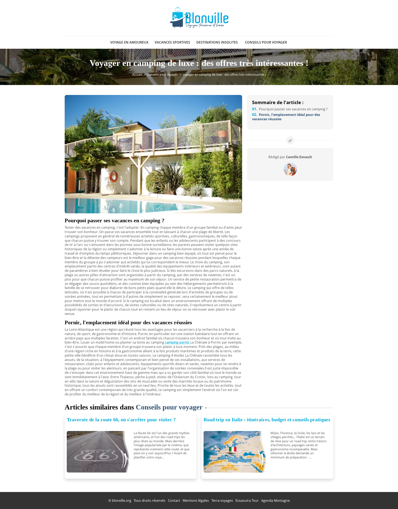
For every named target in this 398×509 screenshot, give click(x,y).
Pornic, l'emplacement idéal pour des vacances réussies (286, 116)
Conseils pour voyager (266, 42)
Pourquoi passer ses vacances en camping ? (290, 109)
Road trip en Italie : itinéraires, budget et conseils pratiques (267, 419)
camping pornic (177, 342)
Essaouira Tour (247, 500)
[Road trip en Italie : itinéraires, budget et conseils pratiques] (235, 452)
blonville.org (121, 500)
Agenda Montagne (275, 500)
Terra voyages (222, 500)
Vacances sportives (172, 42)
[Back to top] (386, 497)
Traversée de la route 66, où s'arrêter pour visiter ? (121, 419)
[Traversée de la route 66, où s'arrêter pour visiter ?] (99, 452)
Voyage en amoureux (129, 42)
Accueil (137, 75)
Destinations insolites (217, 42)
